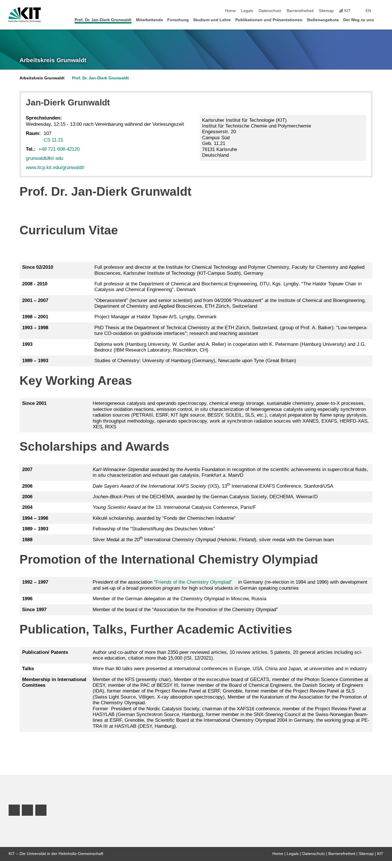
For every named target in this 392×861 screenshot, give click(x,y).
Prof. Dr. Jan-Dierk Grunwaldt (103, 20)
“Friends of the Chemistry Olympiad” (193, 582)
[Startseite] (381, 19)
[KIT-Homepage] (25, 14)
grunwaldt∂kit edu (44, 158)
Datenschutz (270, 11)
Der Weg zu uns (358, 20)
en (368, 11)
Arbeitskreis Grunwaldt (53, 60)
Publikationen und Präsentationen (268, 20)
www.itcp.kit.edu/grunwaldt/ (55, 167)
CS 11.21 (53, 140)
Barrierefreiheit (300, 11)
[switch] (381, 11)
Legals (247, 11)
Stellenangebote (323, 20)
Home (230, 11)
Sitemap (326, 11)
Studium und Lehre (212, 20)
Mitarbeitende (149, 20)
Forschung (178, 20)
